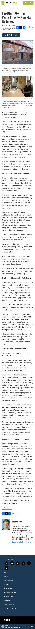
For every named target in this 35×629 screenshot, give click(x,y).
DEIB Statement (8, 580)
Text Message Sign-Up (10, 609)
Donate (29, 3)
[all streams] (32, 626)
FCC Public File (8, 588)
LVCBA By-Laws (8, 596)
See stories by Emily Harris (21, 542)
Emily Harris (11, 25)
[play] (3, 627)
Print (31, 27)
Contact (6, 576)
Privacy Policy (8, 600)
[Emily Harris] (6, 524)
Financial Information (10, 592)
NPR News (7, 508)
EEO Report (7, 584)
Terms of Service (9, 605)
